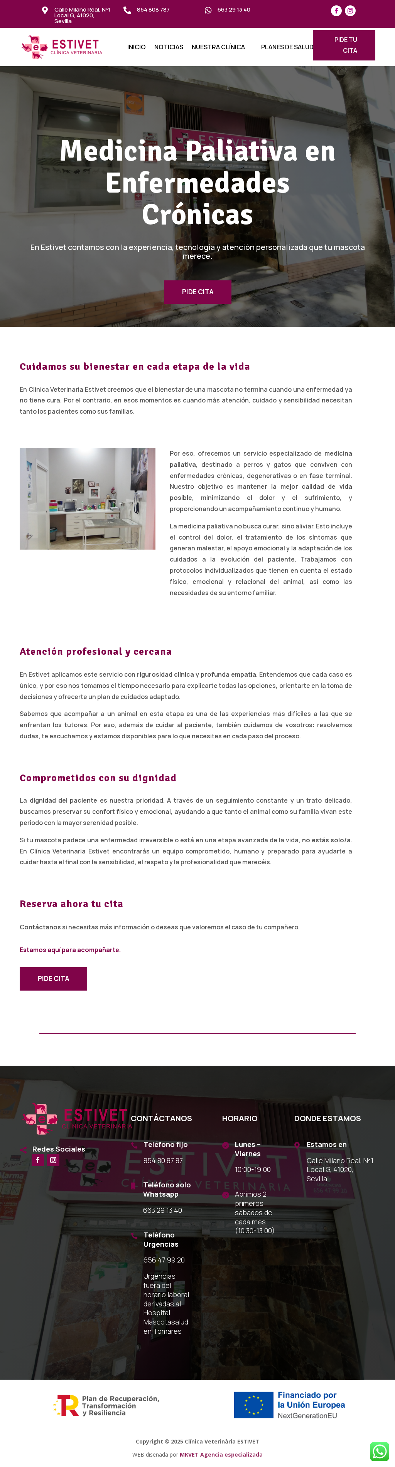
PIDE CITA (197, 291)
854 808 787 (153, 9)
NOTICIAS (168, 47)
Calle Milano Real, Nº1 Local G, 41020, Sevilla (82, 15)
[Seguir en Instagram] (350, 10)
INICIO (136, 47)
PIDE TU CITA (345, 44)
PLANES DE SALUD (287, 47)
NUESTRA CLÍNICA (218, 47)
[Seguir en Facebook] (336, 10)
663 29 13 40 (234, 9)
